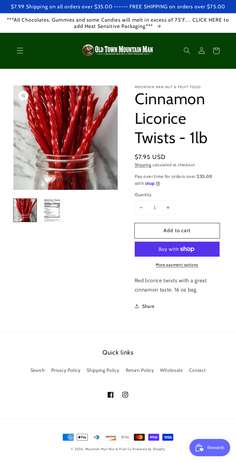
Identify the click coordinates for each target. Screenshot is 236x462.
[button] (20, 50)
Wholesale (171, 370)
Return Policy (140, 370)
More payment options (177, 264)
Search (38, 370)
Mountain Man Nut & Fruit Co (108, 449)
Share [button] (148, 306)
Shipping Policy (103, 370)
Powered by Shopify (149, 449)
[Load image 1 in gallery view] (25, 210)
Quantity (143, 194)
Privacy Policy (66, 370)
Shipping (143, 164)
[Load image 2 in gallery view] (52, 210)
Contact (197, 370)
